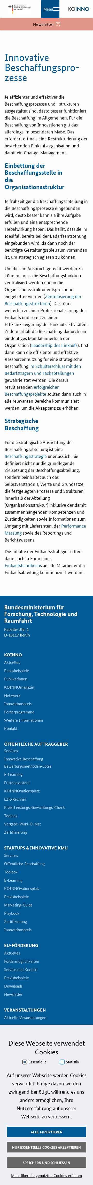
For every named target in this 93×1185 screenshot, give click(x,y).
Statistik (72, 1062)
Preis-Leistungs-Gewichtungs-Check (34, 807)
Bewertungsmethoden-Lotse (27, 766)
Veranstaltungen (25, 1010)
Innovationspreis (18, 704)
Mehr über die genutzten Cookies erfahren (46, 1175)
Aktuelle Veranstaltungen (25, 1017)
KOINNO (13, 655)
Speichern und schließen (46, 1162)
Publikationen (15, 679)
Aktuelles (12, 662)
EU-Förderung (21, 945)
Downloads (13, 986)
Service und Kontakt (21, 969)
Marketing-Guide (18, 905)
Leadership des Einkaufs (54, 345)
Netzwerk (12, 695)
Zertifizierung (15, 832)
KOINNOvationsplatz (22, 791)
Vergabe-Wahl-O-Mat (22, 824)
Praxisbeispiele (16, 671)
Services (11, 751)
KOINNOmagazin (19, 687)
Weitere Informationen (23, 720)
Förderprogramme (19, 712)
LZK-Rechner (15, 799)
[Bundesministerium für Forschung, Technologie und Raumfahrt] (18, 9)
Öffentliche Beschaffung (24, 864)
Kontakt (10, 728)
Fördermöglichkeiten (21, 961)
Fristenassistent (17, 783)
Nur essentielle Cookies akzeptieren (46, 1147)
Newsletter (13, 994)
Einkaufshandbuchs (23, 565)
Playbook (11, 913)
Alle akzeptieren (47, 1131)
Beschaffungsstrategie (26, 456)
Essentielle (37, 1062)
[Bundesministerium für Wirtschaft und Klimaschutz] (79, 9)
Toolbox (10, 816)
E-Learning (13, 774)
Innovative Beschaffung (23, 759)
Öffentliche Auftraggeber (36, 744)
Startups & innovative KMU (36, 848)
